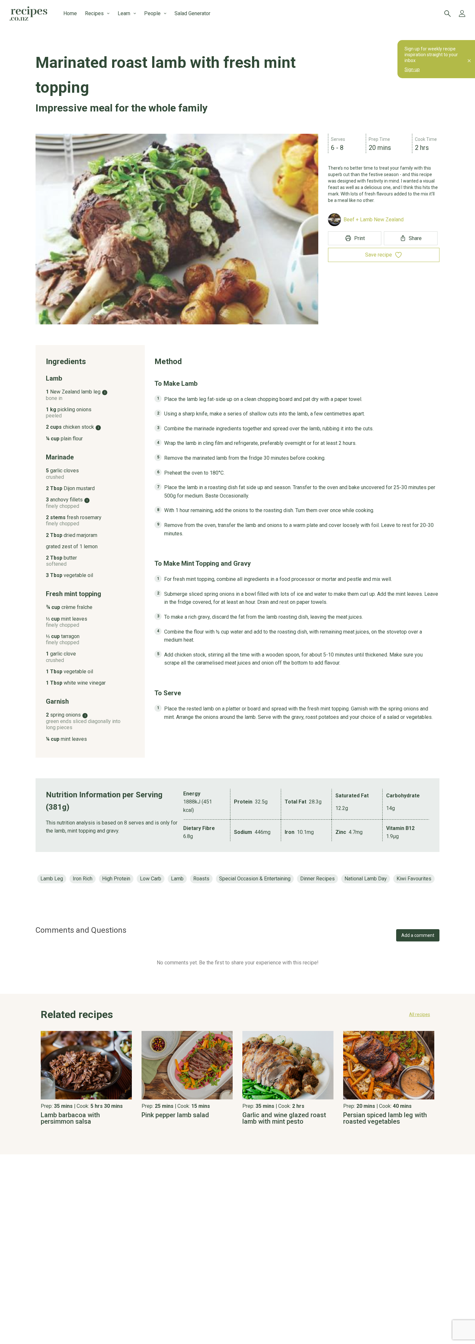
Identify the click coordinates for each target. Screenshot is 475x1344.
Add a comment (417, 935)
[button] (237, 1014)
